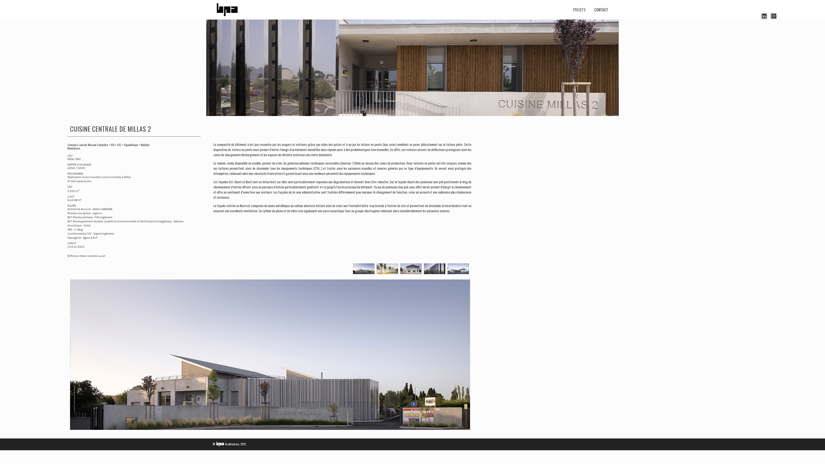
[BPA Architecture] (227, 9)
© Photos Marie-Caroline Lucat (86, 256)
